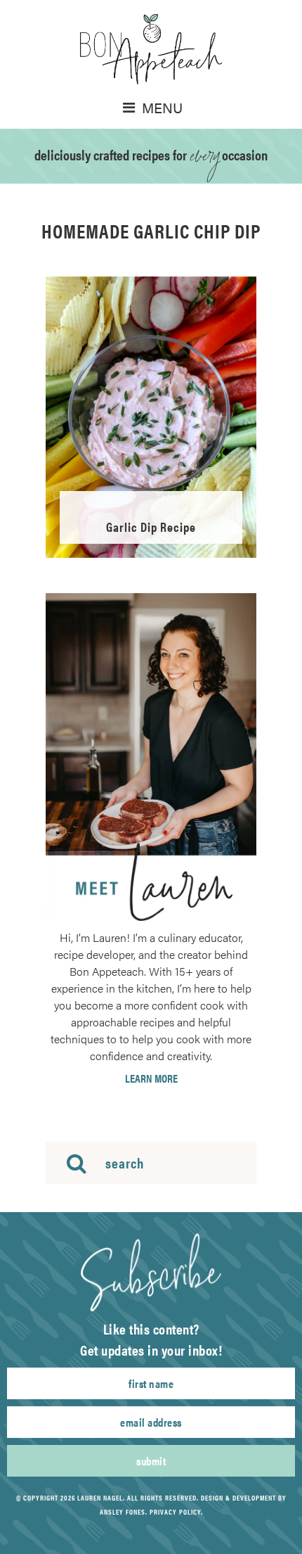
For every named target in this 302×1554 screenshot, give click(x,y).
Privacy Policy (175, 1512)
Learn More (151, 1078)
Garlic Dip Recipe (151, 526)
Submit (151, 1461)
